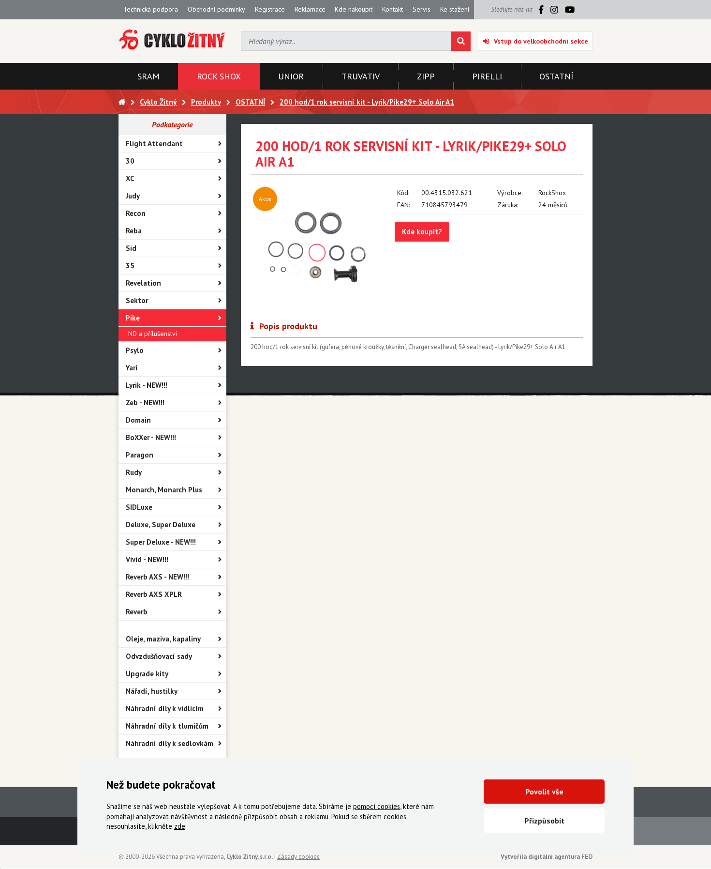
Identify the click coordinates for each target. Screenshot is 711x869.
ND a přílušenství (152, 333)
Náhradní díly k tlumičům (167, 726)
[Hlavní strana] (121, 102)
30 (130, 161)
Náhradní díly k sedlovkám (169, 743)
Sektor (137, 300)
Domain (138, 420)
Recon (136, 213)
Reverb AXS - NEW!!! (157, 576)
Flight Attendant (154, 143)
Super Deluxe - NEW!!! (161, 542)
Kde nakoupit (353, 9)
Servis (421, 9)
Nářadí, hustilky (152, 691)
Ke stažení (454, 9)
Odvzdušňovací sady (159, 656)
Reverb (137, 611)
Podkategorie (172, 124)
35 (130, 265)
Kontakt (392, 9)
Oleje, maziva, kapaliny (163, 638)
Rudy (134, 472)
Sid (131, 248)
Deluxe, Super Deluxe (160, 524)
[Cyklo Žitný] (172, 40)
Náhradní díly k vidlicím (165, 708)
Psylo (135, 350)
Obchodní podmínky (216, 9)
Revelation (143, 283)
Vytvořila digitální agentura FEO (546, 857)
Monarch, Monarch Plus (164, 489)
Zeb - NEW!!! (145, 402)
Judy (133, 195)
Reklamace (310, 9)
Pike (133, 317)
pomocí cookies (376, 806)
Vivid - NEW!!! (147, 559)
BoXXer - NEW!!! (151, 437)
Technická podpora (150, 9)
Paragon (139, 454)
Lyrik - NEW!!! (146, 385)
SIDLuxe (139, 507)
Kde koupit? (422, 231)
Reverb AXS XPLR (154, 594)
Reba (134, 230)
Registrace (270, 9)
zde (179, 826)
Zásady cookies (298, 857)
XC (130, 178)
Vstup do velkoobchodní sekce (541, 41)
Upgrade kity (147, 673)
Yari (131, 367)
